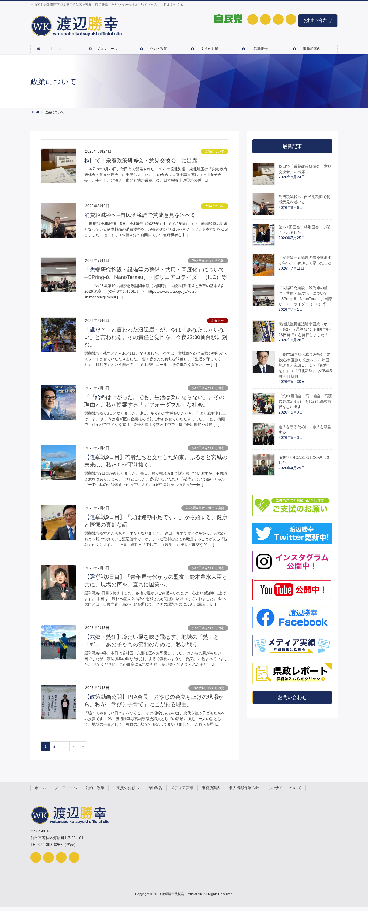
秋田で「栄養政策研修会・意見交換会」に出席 (140, 160)
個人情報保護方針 (244, 788)
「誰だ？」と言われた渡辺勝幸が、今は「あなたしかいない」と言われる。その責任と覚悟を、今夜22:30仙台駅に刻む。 (155, 337)
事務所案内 (211, 788)
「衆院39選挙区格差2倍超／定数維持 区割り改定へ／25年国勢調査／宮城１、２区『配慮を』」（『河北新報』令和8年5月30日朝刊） (305, 365)
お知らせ (217, 321)
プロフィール (65, 788)
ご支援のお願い (126, 788)
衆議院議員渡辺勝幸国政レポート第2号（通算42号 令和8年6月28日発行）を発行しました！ (305, 329)
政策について (214, 151)
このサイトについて (284, 788)
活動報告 (154, 788)
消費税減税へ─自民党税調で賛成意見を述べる (140, 215)
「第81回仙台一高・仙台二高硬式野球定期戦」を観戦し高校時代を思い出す (305, 401)
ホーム (40, 788)
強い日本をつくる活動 (208, 261)
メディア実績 (182, 788)
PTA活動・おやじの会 (208, 688)
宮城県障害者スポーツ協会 (204, 508)
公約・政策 (94, 788)
